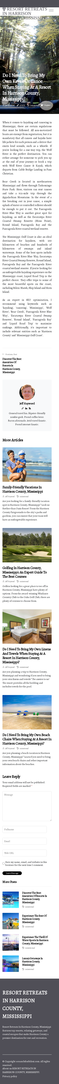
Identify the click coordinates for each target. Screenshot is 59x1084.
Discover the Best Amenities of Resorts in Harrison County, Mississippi (34, 897)
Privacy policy (9, 1076)
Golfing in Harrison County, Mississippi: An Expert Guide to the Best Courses (24, 572)
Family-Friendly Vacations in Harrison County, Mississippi (22, 489)
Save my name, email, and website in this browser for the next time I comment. (26, 863)
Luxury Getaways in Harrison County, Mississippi (32, 961)
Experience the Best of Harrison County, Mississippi (34, 919)
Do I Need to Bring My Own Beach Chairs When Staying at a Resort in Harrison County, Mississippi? (26, 739)
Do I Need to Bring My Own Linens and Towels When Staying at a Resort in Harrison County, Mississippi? (26, 656)
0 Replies (47, 105)
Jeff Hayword (10, 105)
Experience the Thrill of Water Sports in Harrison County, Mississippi (35, 940)
